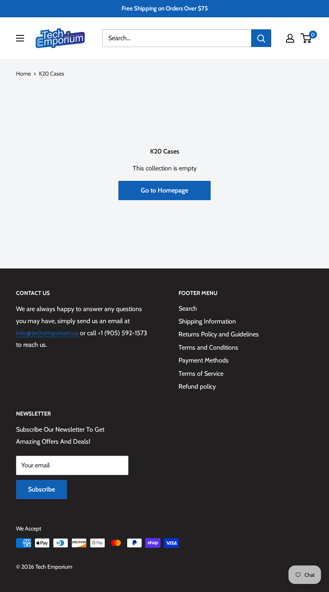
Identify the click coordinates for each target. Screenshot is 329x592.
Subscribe (41, 489)
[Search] (261, 38)
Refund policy (197, 386)
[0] (306, 38)
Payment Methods (204, 360)
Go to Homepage (164, 190)
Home (23, 73)
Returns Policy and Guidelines (219, 334)
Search (188, 308)
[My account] (290, 38)
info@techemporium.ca (48, 333)
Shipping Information (207, 321)
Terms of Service (201, 373)
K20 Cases (51, 73)
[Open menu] (20, 38)
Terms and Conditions (208, 347)
